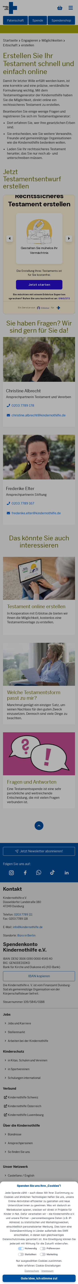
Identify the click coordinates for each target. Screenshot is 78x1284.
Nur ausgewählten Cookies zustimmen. (39, 1260)
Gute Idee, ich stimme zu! (39, 1278)
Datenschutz (32, 1270)
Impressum (47, 1270)
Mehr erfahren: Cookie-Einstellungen (39, 1265)
